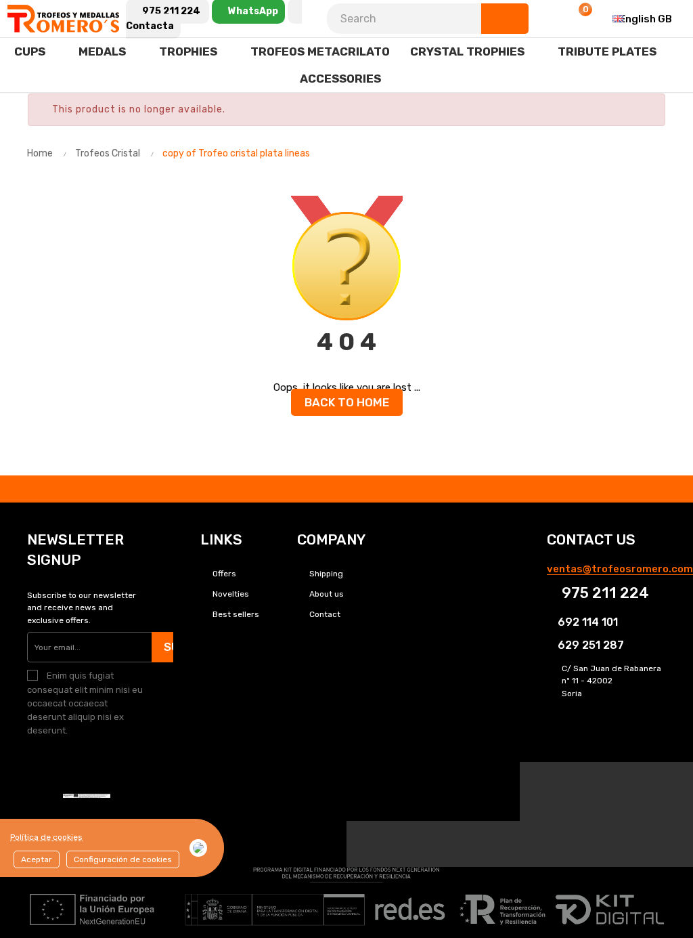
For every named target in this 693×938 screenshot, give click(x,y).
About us (326, 594)
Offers (224, 573)
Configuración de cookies (123, 859)
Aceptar (36, 859)
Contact (324, 614)
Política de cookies (46, 837)
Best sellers (236, 614)
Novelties (231, 594)
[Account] (545, 19)
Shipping (326, 573)
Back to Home (347, 402)
